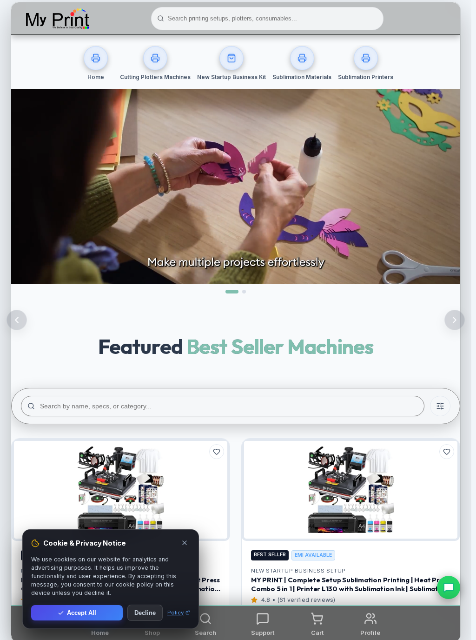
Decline (145, 612)
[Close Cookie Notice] (184, 543)
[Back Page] (17, 320)
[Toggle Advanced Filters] (440, 406)
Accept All (81, 612)
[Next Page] (454, 320)
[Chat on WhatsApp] (448, 587)
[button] (206, 623)
